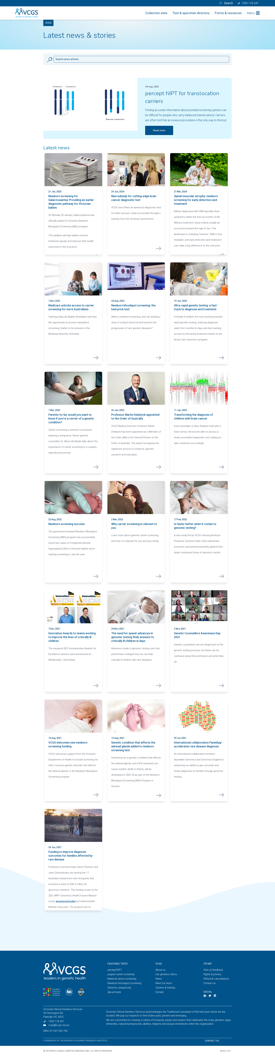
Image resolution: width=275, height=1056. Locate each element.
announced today (65, 901)
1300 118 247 (56, 1021)
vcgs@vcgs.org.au (58, 1025)
